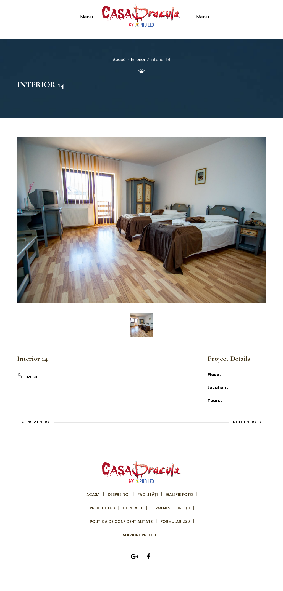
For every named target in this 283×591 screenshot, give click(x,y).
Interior (138, 59)
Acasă (119, 59)
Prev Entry (38, 422)
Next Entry (245, 422)
